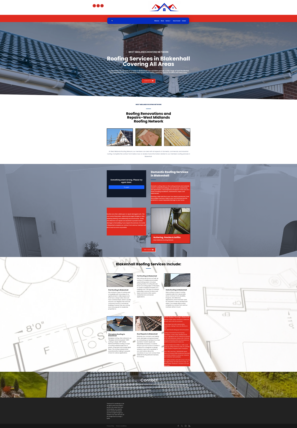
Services (168, 20)
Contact (184, 20)
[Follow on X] (98, 5)
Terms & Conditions (121, 426)
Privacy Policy (110, 426)
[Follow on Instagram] (102, 5)
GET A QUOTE (148, 250)
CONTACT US (148, 81)
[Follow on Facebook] (94, 5)
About (162, 20)
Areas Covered (176, 20)
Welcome (156, 20)
